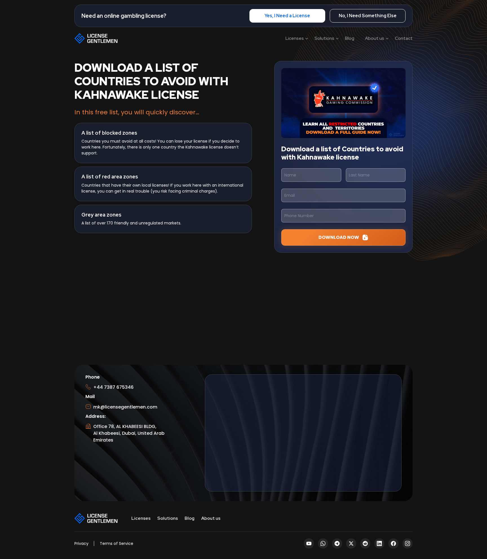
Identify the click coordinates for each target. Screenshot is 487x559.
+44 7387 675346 (113, 387)
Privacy (81, 543)
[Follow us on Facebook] (393, 543)
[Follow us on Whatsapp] (323, 543)
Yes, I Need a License (287, 16)
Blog (349, 38)
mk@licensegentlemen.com (125, 407)
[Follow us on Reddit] (365, 543)
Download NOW (338, 237)
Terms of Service (116, 543)
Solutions (324, 38)
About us (374, 38)
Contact (404, 38)
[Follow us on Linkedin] (379, 543)
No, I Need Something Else (368, 16)
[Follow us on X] (351, 543)
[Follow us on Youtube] (309, 543)
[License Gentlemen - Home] (96, 38)
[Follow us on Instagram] (407, 543)
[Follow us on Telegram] (337, 543)
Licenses (294, 38)
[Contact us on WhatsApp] (475, 537)
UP (474, 520)
